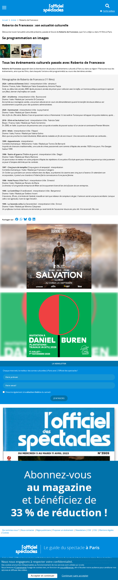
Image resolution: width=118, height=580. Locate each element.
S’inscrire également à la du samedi (28, 392)
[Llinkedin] (34, 219)
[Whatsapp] (21, 219)
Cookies (5, 532)
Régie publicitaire (43, 530)
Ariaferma (12, 96)
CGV (89, 530)
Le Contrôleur (14, 190)
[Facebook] (17, 219)
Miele (10, 130)
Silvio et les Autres (16, 120)
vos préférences (67, 567)
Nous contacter (27, 530)
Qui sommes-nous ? (10, 530)
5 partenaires (20, 567)
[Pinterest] (30, 219)
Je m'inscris (59, 398)
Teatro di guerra (15, 154)
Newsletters (81, 530)
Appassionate (14, 141)
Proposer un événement (63, 530)
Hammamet (13, 110)
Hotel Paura (13, 180)
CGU (95, 530)
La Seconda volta (15, 204)
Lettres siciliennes (15, 83)
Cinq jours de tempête (17, 167)
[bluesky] (25, 219)
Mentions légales (106, 530)
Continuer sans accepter (75, 575)
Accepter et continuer (42, 575)
